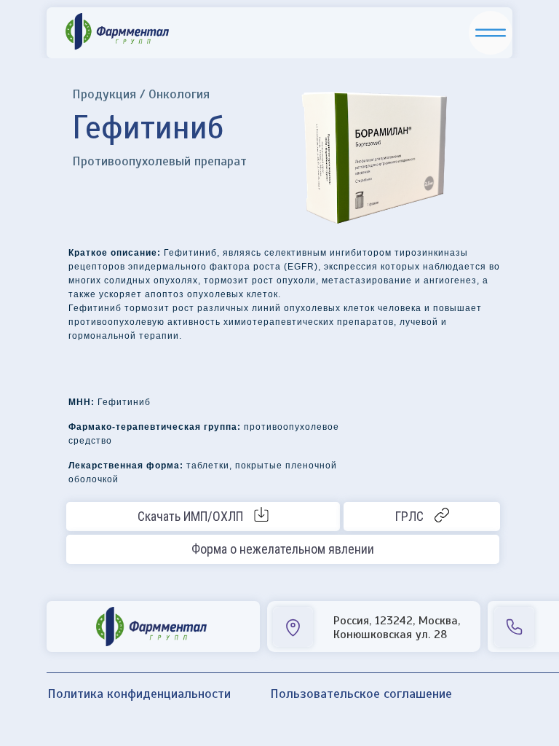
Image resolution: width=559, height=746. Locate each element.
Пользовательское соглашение (361, 694)
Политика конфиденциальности (139, 694)
